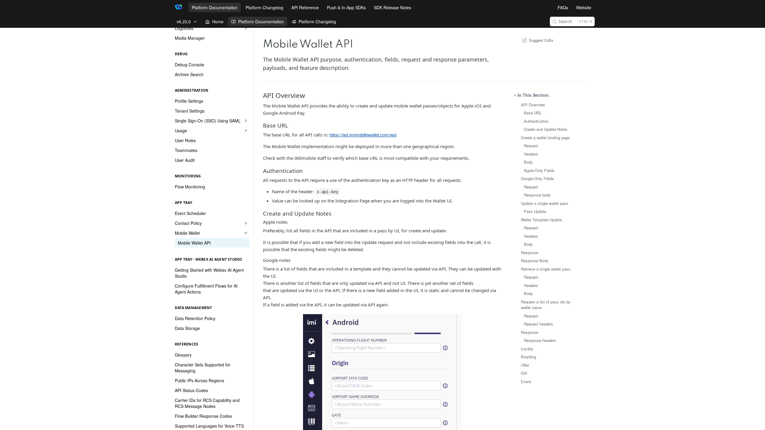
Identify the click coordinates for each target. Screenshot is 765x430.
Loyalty (527, 348)
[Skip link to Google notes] (263, 260)
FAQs (563, 7)
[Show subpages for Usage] (246, 130)
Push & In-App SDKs (346, 7)
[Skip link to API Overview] (263, 95)
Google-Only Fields (537, 178)
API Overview (533, 105)
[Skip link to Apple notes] (263, 222)
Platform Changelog (264, 7)
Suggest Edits (541, 40)
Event (526, 381)
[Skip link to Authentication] (263, 170)
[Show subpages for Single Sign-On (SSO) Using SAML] (246, 120)
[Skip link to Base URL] (263, 125)
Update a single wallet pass (544, 203)
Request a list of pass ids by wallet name (545, 305)
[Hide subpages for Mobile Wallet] (246, 233)
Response (529, 252)
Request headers (538, 324)
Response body (537, 195)
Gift (524, 373)
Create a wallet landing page (545, 137)
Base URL (532, 113)
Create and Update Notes (545, 129)
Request (531, 145)
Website (583, 7)
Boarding (528, 357)
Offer (525, 365)
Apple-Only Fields (539, 170)
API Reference (305, 7)
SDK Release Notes (392, 7)
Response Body (534, 260)
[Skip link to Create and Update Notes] (263, 213)
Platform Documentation (215, 7)
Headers (531, 154)
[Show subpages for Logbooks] (246, 28)
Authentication (536, 121)
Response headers (540, 340)
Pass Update (535, 211)
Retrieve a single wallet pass (545, 269)
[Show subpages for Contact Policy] (246, 223)
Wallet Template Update (541, 219)
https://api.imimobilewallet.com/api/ (363, 134)
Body (528, 162)
